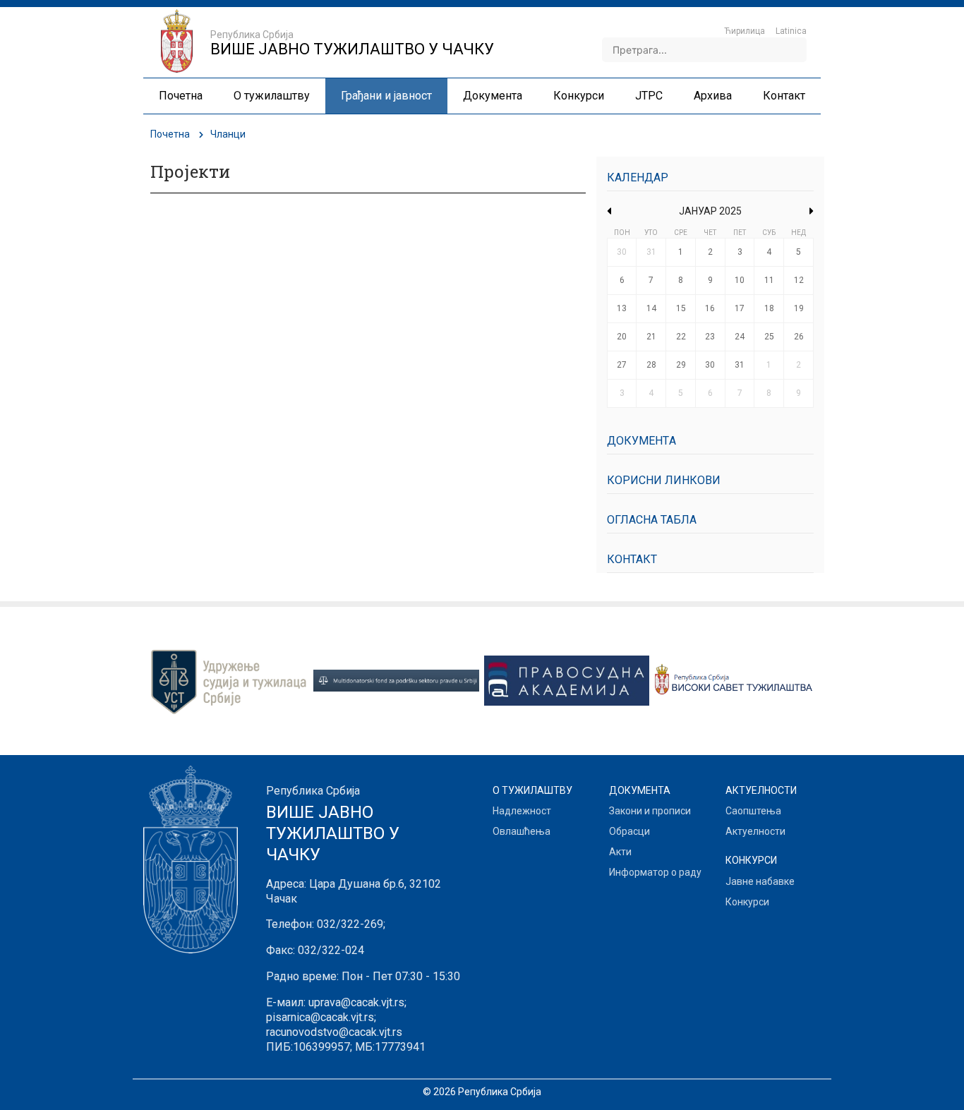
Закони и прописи (650, 810)
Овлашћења (521, 831)
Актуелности (755, 831)
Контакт (632, 559)
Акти (620, 851)
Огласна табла (652, 519)
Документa (641, 440)
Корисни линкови (664, 480)
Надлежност (522, 810)
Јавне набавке (760, 881)
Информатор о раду (655, 872)
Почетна (170, 134)
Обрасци (629, 831)
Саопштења (753, 810)
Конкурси (747, 901)
